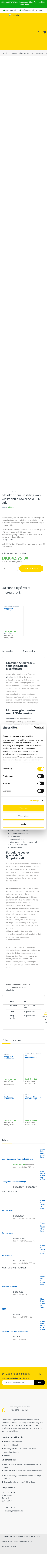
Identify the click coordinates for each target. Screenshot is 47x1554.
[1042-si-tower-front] (23, 241)
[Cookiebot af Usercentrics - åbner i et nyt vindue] (33, 727)
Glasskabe (40, 53)
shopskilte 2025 (10, 1536)
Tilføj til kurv (32, 568)
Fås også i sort (7, 539)
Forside (5, 53)
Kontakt (7, 1455)
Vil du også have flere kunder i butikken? (20, 1448)
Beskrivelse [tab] (7, 651)
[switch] (40, 776)
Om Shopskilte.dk (11, 1445)
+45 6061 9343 (18, 1409)
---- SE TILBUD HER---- (30, 3)
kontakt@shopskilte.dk (14, 1511)
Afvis (23, 824)
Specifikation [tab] (29, 651)
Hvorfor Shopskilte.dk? (13, 1441)
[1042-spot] (23, 170)
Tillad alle (23, 808)
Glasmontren (11, 719)
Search (38, 31)
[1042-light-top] (23, 455)
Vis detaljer (35, 800)
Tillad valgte (23, 816)
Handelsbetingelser (12, 1452)
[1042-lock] (23, 384)
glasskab (9, 677)
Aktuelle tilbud (6, 492)
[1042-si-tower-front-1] (23, 312)
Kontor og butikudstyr (20, 53)
